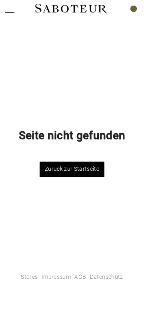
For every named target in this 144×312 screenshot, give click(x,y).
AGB (80, 277)
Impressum (56, 277)
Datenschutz (106, 277)
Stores (29, 277)
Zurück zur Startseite (72, 169)
